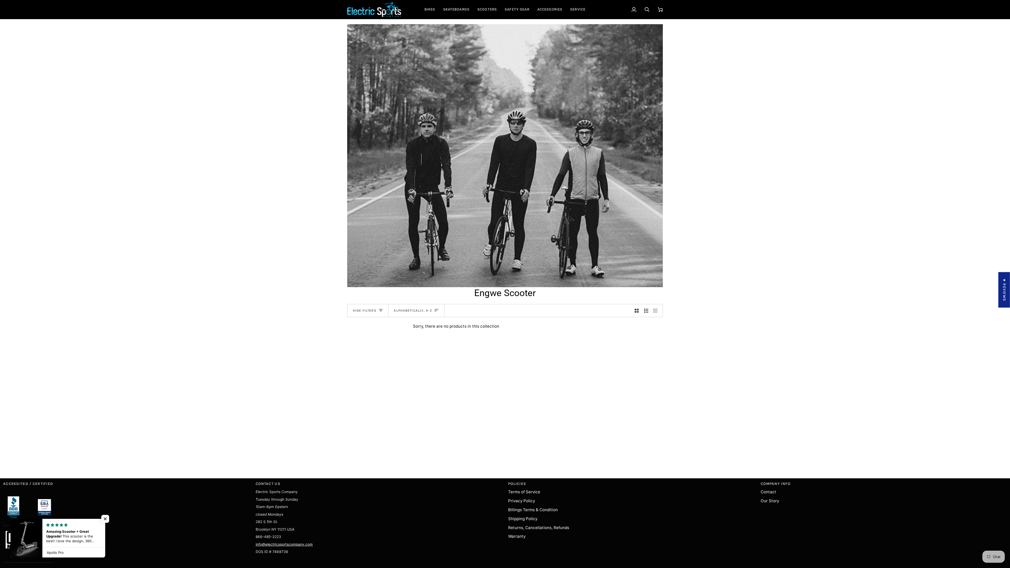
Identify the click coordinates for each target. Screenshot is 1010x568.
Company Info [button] (775, 483)
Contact (768, 491)
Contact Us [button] (268, 483)
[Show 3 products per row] (646, 310)
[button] (430, 9)
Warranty (517, 536)
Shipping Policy (522, 518)
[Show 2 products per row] (636, 310)
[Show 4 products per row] (657, 310)
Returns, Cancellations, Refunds (538, 527)
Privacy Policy (521, 500)
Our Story (770, 500)
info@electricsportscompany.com (284, 544)
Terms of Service (524, 491)
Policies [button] (517, 483)
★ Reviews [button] (1004, 289)
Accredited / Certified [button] (28, 483)
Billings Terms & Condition (533, 509)
